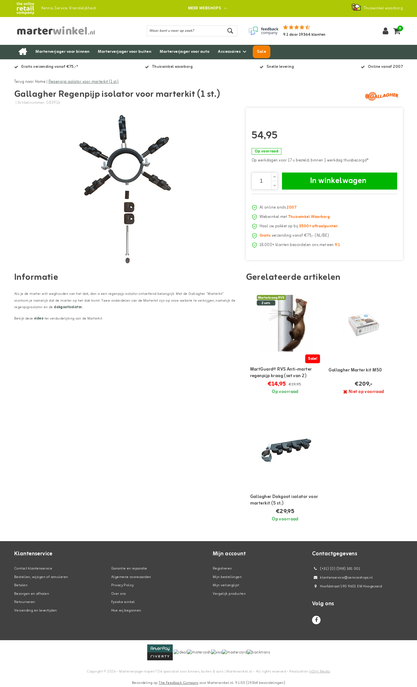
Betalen (21, 585)
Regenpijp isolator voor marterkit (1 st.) (84, 82)
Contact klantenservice (33, 569)
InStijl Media (319, 672)
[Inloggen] (385, 31)
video (38, 319)
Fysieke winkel (123, 602)
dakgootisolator (68, 307)
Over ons (118, 594)
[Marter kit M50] (363, 323)
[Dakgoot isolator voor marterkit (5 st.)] (285, 450)
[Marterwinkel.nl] (25, 8)
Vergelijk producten (229, 594)
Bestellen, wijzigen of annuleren (41, 577)
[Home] (22, 52)
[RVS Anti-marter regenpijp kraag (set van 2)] (285, 323)
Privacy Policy (122, 585)
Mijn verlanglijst (226, 585)
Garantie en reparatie (129, 569)
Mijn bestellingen (227, 577)
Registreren (222, 569)
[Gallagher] (381, 96)
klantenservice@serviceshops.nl (346, 578)
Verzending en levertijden (35, 611)
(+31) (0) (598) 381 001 (339, 569)
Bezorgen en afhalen (31, 594)
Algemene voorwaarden (131, 577)
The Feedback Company (178, 683)
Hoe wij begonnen (126, 611)
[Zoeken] (231, 31)
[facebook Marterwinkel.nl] (316, 620)
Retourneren (24, 602)
